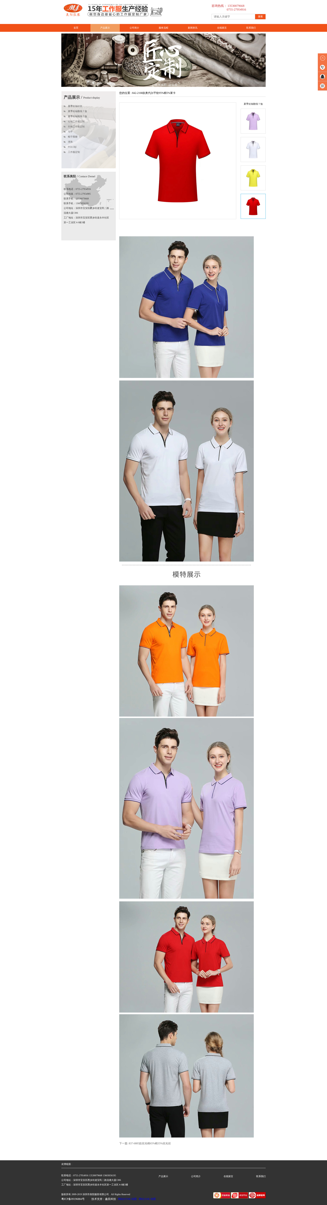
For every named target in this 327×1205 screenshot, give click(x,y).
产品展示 (105, 28)
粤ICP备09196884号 (73, 1199)
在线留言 (222, 28)
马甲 (70, 131)
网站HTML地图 (127, 1199)
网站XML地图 (147, 1199)
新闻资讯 (192, 28)
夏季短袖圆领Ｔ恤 (77, 116)
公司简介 (134, 28)
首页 (76, 28)
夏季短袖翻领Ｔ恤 (77, 111)
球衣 (70, 142)
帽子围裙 (72, 136)
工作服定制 (74, 152)
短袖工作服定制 (76, 121)
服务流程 (163, 28)
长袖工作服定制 (76, 126)
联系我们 (251, 28)
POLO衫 (72, 147)
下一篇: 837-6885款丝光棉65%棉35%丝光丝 (145, 1143)
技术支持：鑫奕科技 (103, 1199)
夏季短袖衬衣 (75, 106)
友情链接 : (67, 1164)
